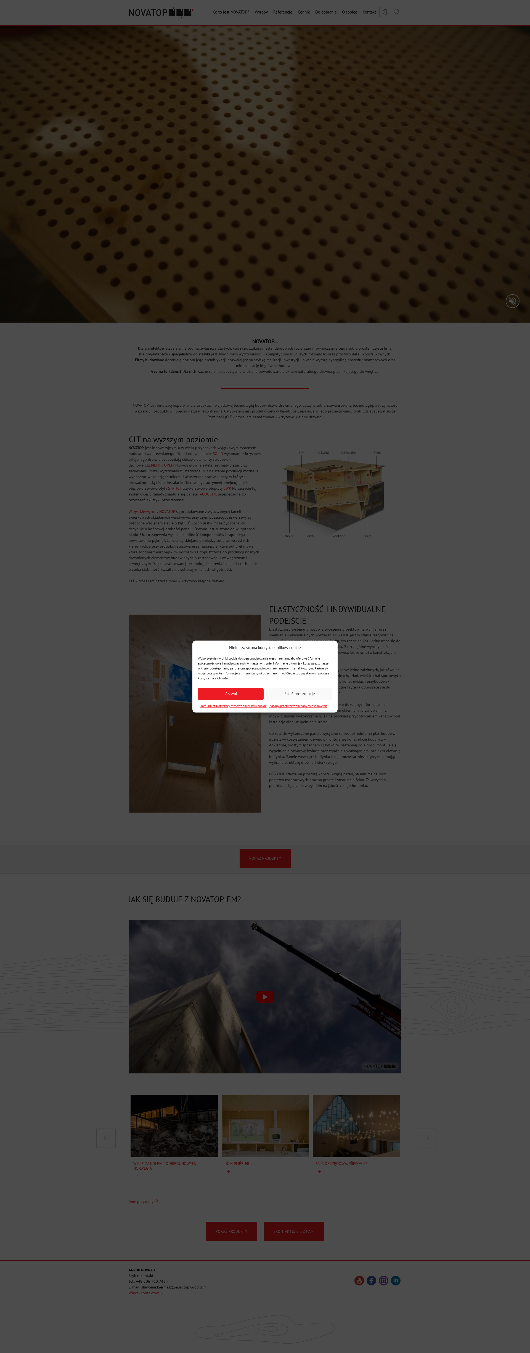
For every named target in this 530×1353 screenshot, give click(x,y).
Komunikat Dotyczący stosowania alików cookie (233, 706)
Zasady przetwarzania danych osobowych (298, 706)
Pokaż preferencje (299, 693)
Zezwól (231, 693)
